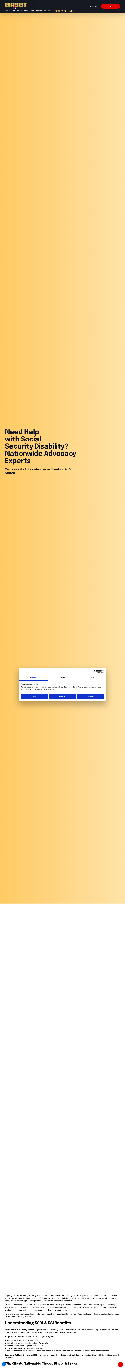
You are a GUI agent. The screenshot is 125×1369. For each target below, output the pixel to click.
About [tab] (92, 677)
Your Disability (36, 11)
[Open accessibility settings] (4, 1364)
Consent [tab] (33, 677)
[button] (120, 1364)
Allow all (91, 696)
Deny (34, 696)
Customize (61, 696)
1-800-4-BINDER (64, 10)
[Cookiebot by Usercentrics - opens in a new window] (95, 671)
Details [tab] (62, 677)
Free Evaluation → (110, 6)
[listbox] (94, 6)
